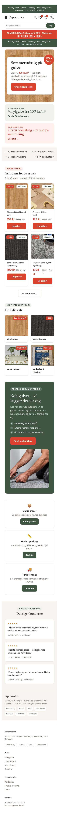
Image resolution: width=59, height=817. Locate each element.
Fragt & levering (12, 786)
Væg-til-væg (10, 765)
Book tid (29, 555)
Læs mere (29, 588)
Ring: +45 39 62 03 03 (34, 10)
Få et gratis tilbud (23, 441)
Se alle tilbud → (30, 293)
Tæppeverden (16, 17)
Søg (50, 25)
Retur (7, 789)
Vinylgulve (9, 757)
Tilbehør (8, 769)
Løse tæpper (10, 761)
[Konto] (35, 17)
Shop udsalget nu (23, 86)
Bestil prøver (29, 521)
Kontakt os (9, 782)
